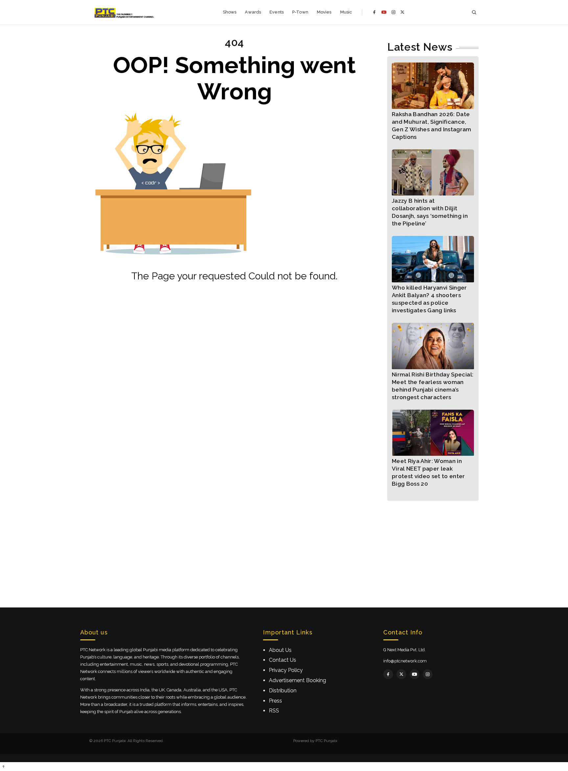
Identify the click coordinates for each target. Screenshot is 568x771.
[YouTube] (384, 12)
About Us (280, 650)
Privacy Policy (286, 670)
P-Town (300, 12)
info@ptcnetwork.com (405, 660)
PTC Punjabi (326, 740)
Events (277, 12)
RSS (274, 710)
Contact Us (282, 660)
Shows (230, 12)
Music (346, 12)
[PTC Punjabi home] (124, 12)
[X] (402, 12)
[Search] (474, 12)
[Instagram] (393, 12)
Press (275, 701)
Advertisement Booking (297, 680)
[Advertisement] (284, 547)
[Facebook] (374, 12)
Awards (253, 12)
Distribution (282, 690)
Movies (324, 12)
